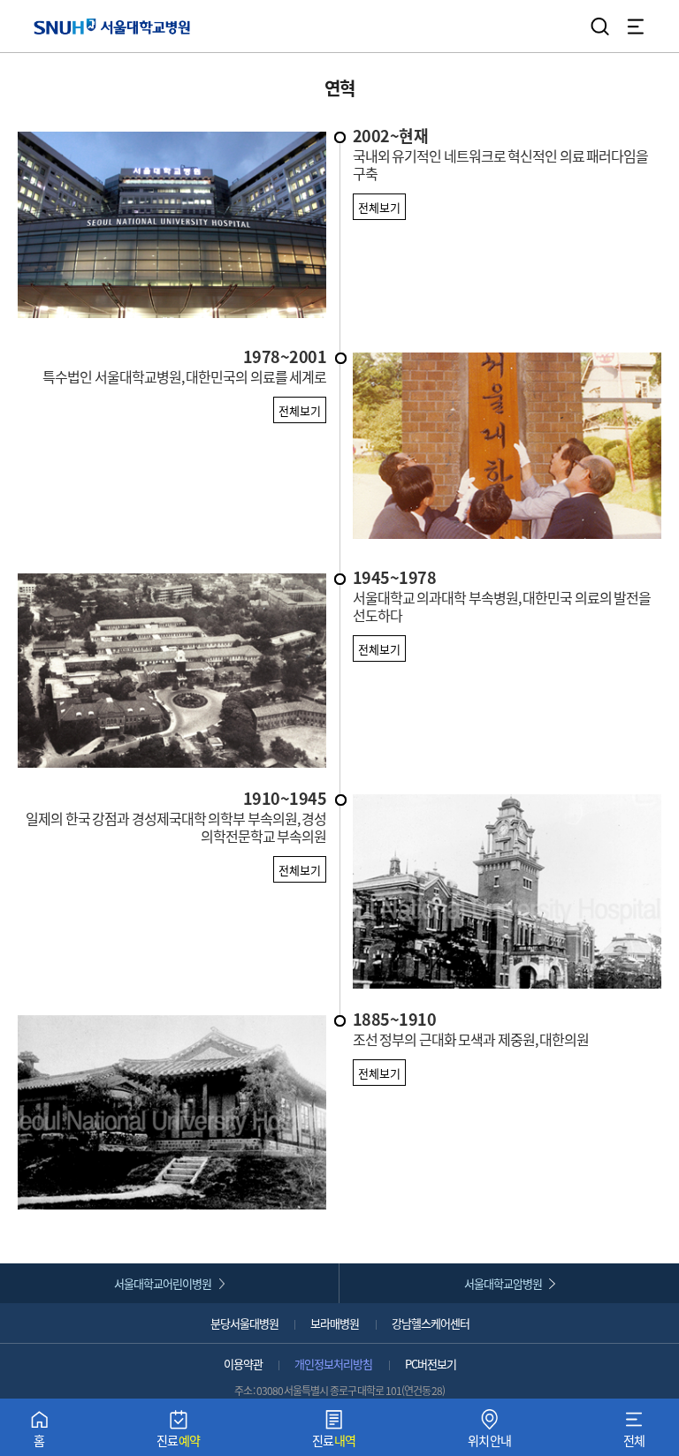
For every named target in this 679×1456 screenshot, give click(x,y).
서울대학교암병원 (503, 1283)
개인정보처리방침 (333, 1363)
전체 (634, 1432)
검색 (600, 26)
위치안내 (490, 1432)
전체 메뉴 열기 (635, 26)
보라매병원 (334, 1323)
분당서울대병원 (244, 1323)
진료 (178, 1432)
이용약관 (243, 1363)
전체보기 (379, 207)
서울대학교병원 (112, 26)
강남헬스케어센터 (430, 1323)
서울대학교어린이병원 (162, 1283)
